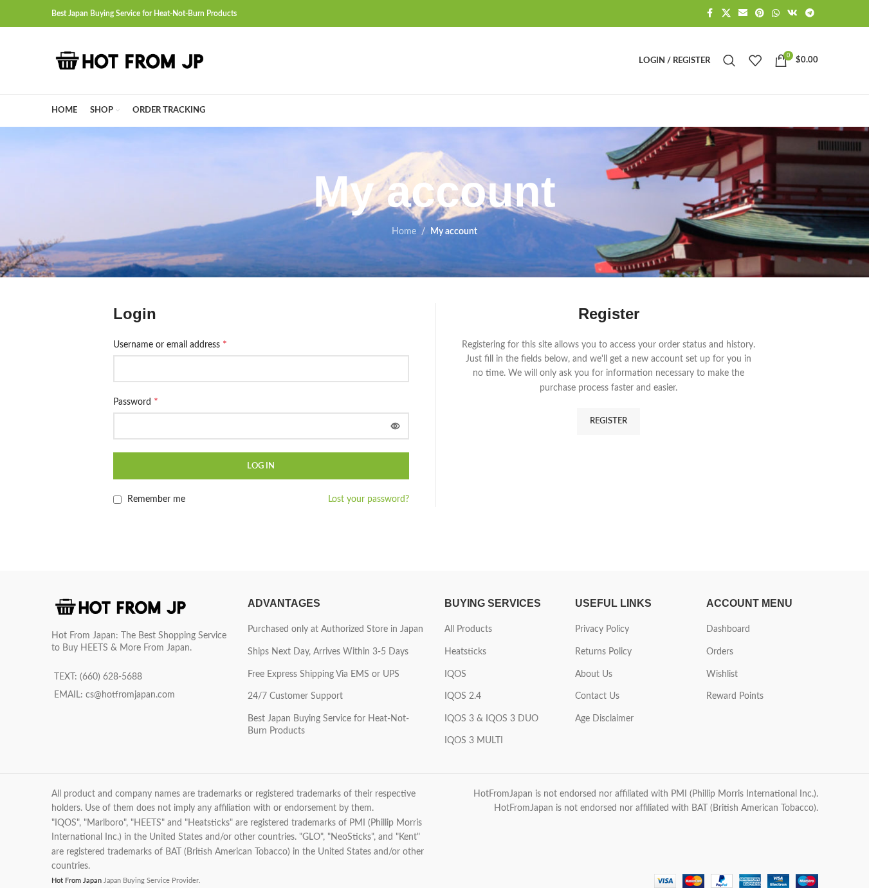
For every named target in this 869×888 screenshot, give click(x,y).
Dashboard (728, 629)
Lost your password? (368, 499)
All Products (468, 629)
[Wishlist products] (755, 60)
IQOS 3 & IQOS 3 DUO (491, 718)
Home (404, 231)
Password (135, 401)
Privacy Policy (602, 629)
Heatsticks (465, 651)
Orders (719, 651)
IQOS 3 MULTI (473, 740)
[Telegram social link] (809, 14)
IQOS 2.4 (462, 696)
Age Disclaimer (604, 718)
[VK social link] (792, 14)
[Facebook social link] (710, 14)
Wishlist (722, 674)
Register (608, 421)
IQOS (455, 674)
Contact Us (597, 696)
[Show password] (395, 425)
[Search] (729, 60)
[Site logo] (131, 60)
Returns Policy (603, 651)
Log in (261, 466)
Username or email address (170, 344)
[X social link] (726, 14)
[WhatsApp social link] (775, 14)
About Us (593, 674)
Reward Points (735, 696)
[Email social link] (743, 14)
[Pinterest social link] (759, 14)
